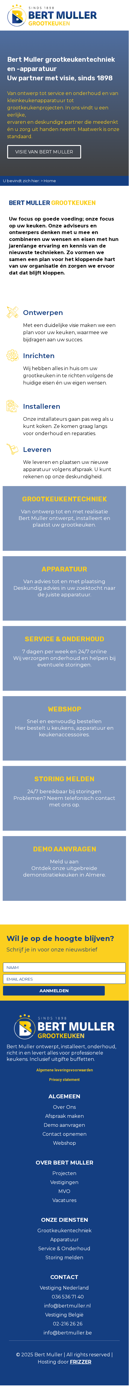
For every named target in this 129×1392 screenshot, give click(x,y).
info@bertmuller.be (68, 1333)
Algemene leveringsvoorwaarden (64, 1070)
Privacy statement (64, 1080)
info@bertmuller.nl (67, 1306)
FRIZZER (80, 1362)
